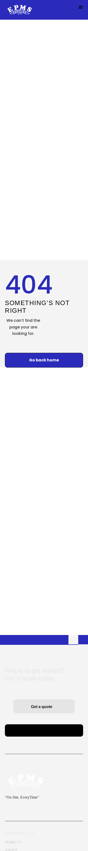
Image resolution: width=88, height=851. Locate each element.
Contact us (44, 731)
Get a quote (44, 707)
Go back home (44, 360)
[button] (80, 7)
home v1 (13, 842)
